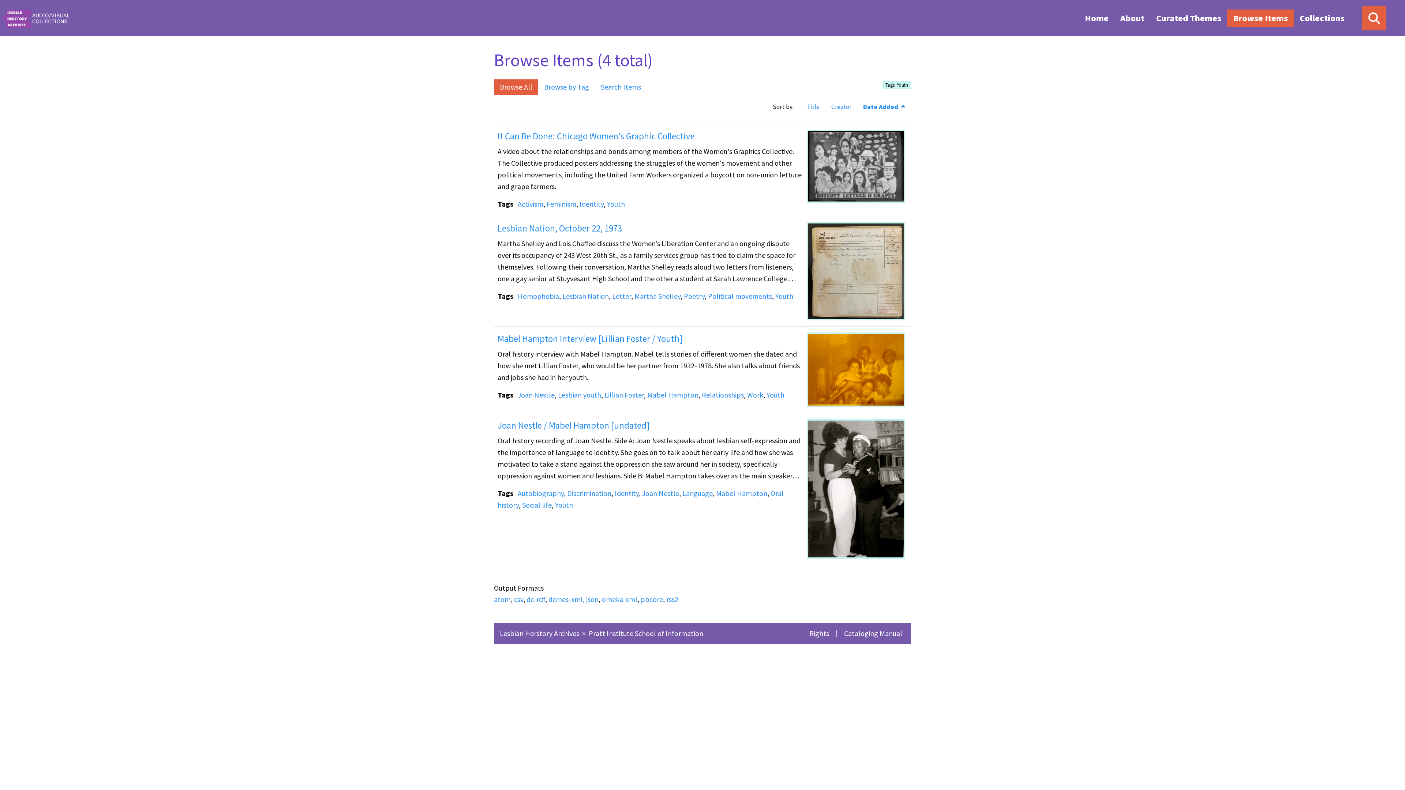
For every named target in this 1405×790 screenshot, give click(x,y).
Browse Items (1260, 18)
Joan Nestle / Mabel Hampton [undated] (573, 425)
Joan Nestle (536, 394)
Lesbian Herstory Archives (540, 633)
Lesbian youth (579, 394)
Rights (819, 633)
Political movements (740, 296)
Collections (1322, 18)
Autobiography (541, 493)
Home (1097, 18)
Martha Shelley (657, 296)
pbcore (652, 599)
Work (755, 394)
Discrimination (589, 493)
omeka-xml (619, 599)
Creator (841, 107)
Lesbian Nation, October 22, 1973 (560, 228)
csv (518, 599)
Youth (616, 203)
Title (813, 107)
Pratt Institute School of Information (646, 633)
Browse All (516, 86)
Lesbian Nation (585, 296)
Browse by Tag (566, 86)
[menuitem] (1096, 18)
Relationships (723, 394)
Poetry (694, 296)
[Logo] (36, 18)
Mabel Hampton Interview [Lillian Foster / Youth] (590, 339)
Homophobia (538, 296)
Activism (530, 203)
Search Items (621, 86)
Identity (592, 203)
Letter (621, 296)
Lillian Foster (624, 394)
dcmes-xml (565, 599)
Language (697, 493)
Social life (537, 504)
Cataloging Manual (873, 633)
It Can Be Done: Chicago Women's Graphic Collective (596, 136)
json (592, 599)
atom (502, 599)
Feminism (561, 203)
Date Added (881, 107)
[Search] (1374, 18)
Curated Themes (1188, 18)
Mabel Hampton (672, 394)
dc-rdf (536, 599)
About (1132, 18)
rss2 (672, 599)
